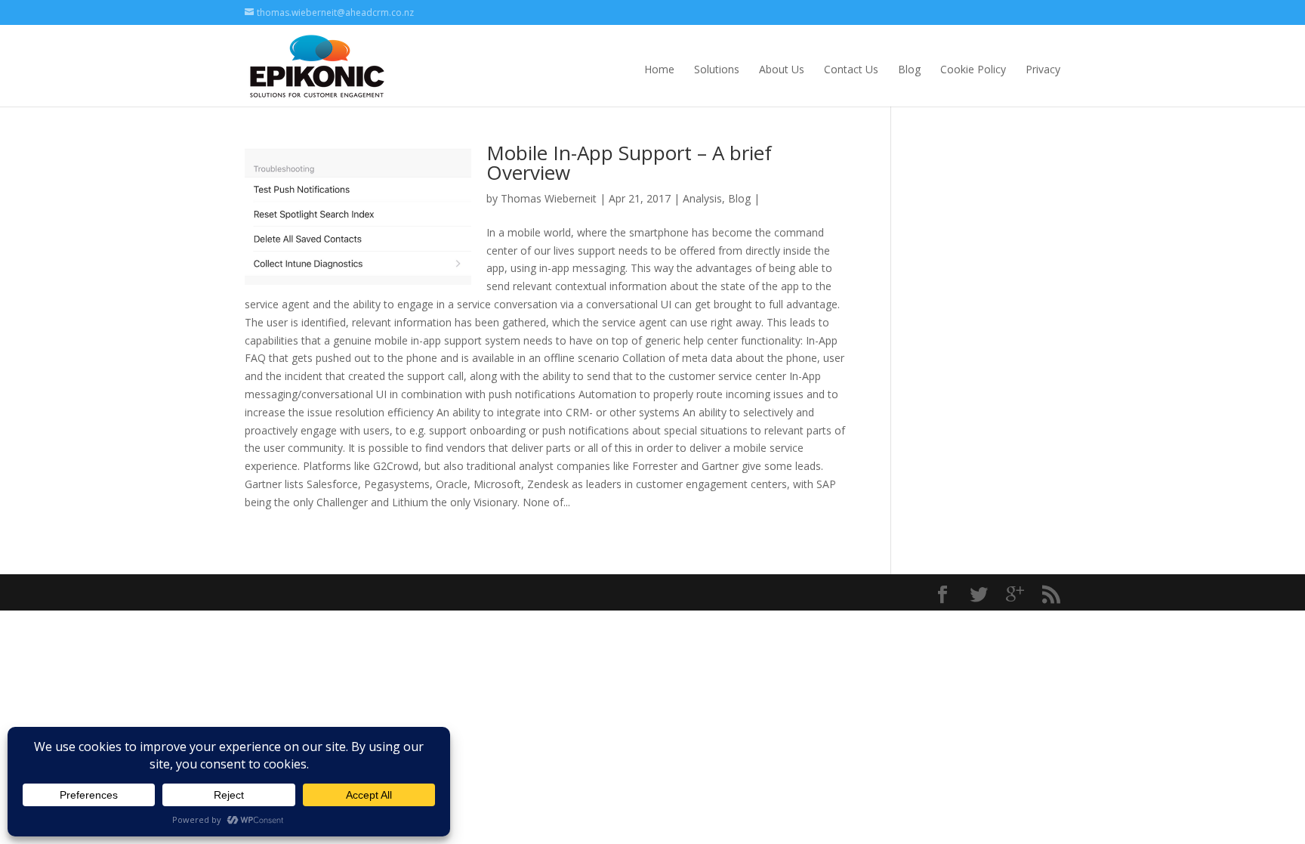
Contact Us (851, 69)
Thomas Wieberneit (549, 198)
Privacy (1043, 69)
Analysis (702, 198)
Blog (909, 69)
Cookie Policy (973, 69)
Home (659, 69)
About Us (781, 69)
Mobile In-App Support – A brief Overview (629, 162)
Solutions (716, 69)
